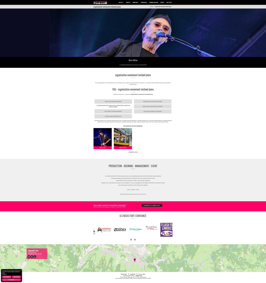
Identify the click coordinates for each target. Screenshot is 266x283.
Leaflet (258, 271)
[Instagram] (32, 256)
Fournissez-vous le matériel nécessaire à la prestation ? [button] (153, 106)
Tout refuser (16, 277)
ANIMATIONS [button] (135, 2)
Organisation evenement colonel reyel (155, 120)
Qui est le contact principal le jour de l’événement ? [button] (153, 111)
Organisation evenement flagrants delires (114, 120)
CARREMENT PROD (138, 275)
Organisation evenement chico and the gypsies (112, 122)
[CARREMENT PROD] (100, 2)
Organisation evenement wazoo (142, 120)
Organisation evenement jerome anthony (129, 122)
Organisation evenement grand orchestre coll (145, 122)
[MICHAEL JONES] (133, 32)
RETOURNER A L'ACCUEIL (133, 152)
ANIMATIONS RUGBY (122, 147)
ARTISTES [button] (121, 2)
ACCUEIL (151, 6)
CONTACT (162, 2)
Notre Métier (133, 60)
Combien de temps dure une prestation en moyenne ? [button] (152, 101)
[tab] (113, 101)
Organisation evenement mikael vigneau (129, 120)
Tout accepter (7, 277)
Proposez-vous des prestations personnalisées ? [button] (113, 101)
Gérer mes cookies (141, 274)
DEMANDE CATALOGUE (153, 2)
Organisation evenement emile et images (161, 122)
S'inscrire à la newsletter (152, 205)
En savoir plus (4, 274)
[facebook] (29, 256)
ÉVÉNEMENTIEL (144, 2)
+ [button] (1, 246)
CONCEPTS (128, 2)
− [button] (1, 248)
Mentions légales (124, 274)
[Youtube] (34, 256)
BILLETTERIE (169, 2)
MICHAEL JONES (102, 147)
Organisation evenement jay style (100, 120)
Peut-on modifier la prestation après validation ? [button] (113, 111)
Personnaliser (11, 279)
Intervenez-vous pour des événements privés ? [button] (113, 116)
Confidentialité (132, 274)
